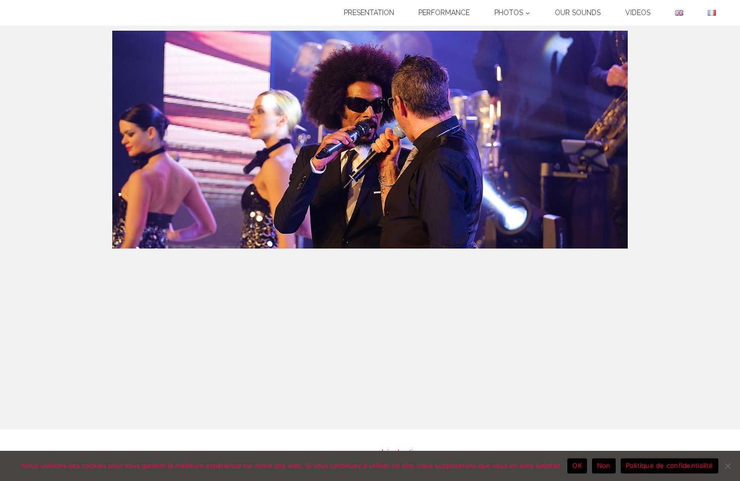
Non (604, 465)
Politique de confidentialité (669, 465)
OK (577, 465)
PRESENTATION (369, 13)
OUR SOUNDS (578, 13)
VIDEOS (637, 13)
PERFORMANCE (444, 13)
